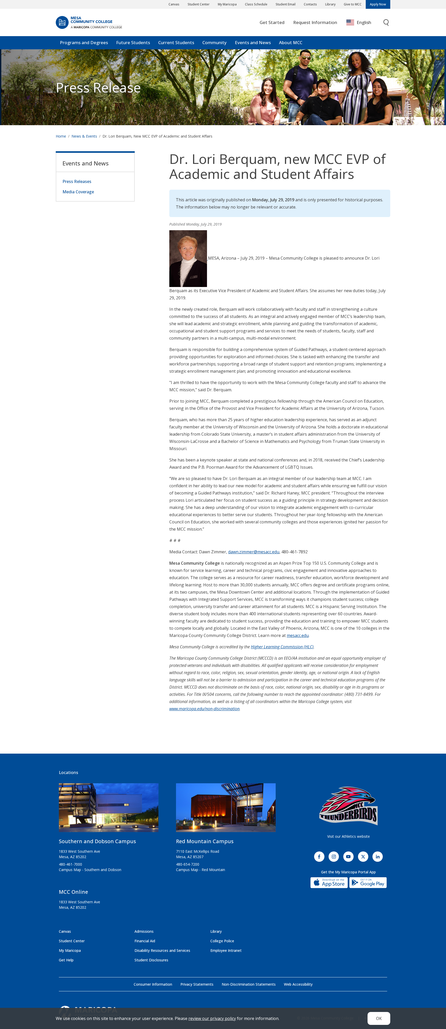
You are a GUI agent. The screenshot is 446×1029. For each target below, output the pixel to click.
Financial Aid (144, 940)
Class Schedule (256, 4)
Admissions (144, 931)
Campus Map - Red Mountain (200, 869)
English (364, 22)
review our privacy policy (212, 1018)
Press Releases (76, 181)
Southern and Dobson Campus (97, 841)
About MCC (290, 42)
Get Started (272, 22)
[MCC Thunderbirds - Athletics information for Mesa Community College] (348, 806)
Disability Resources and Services (162, 950)
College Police (222, 940)
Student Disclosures (151, 960)
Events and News (253, 42)
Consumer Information (153, 984)
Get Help (66, 960)
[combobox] (363, 23)
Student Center (199, 4)
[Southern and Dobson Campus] (108, 809)
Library (330, 4)
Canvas (174, 4)
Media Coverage (78, 192)
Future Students (133, 42)
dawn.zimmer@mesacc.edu (253, 552)
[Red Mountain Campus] (226, 809)
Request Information (315, 22)
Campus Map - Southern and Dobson (90, 869)
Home (61, 136)
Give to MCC (353, 4)
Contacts (310, 4)
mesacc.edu (298, 635)
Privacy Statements (196, 984)
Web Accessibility (298, 984)
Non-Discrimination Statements (249, 984)
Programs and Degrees (84, 42)
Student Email (286, 4)
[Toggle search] (386, 22)
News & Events (84, 136)
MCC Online (73, 891)
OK (379, 1018)
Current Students (176, 42)
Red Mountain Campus (205, 841)
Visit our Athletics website (348, 836)
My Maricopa (227, 4)
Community (214, 42)
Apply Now (378, 4)
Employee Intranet (226, 950)
